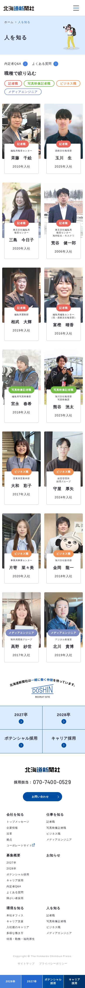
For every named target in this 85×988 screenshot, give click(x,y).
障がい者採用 (15, 898)
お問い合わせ (40, 796)
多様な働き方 (15, 933)
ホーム (9, 22)
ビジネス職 (68, 83)
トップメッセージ (18, 821)
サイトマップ (26, 963)
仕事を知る (55, 814)
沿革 (9, 833)
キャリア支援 (15, 921)
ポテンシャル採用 (18, 874)
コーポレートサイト (19, 845)
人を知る (53, 908)
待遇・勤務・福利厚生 (21, 938)
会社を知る (15, 814)
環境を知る (15, 908)
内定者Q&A (14, 886)
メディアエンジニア (23, 91)
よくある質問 (15, 892)
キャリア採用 (15, 880)
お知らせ (53, 855)
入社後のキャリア (18, 927)
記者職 (13, 83)
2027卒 (11, 862)
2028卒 (11, 868)
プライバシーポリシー (53, 963)
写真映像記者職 (39, 83)
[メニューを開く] (76, 8)
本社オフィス (15, 915)
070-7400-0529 (52, 782)
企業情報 (12, 827)
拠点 (9, 839)
